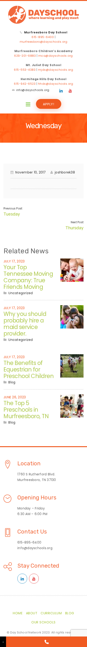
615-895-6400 (43, 37)
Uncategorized (20, 293)
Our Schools (43, 622)
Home (18, 613)
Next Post (77, 222)
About (32, 613)
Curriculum (51, 613)
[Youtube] (70, 90)
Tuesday (11, 214)
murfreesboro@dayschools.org (44, 42)
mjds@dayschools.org (55, 70)
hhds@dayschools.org (55, 84)
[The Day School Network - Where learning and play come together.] (43, 15)
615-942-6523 (24, 84)
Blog (11, 382)
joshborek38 (65, 172)
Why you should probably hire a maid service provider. (24, 323)
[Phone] (46, 641)
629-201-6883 (25, 56)
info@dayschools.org (32, 90)
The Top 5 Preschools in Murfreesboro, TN (25, 409)
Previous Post (12, 208)
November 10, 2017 (30, 172)
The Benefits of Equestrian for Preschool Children (28, 369)
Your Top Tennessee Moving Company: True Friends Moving (28, 277)
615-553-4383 (24, 70)
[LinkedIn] (61, 90)
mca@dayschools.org (55, 56)
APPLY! (48, 104)
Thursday (74, 227)
